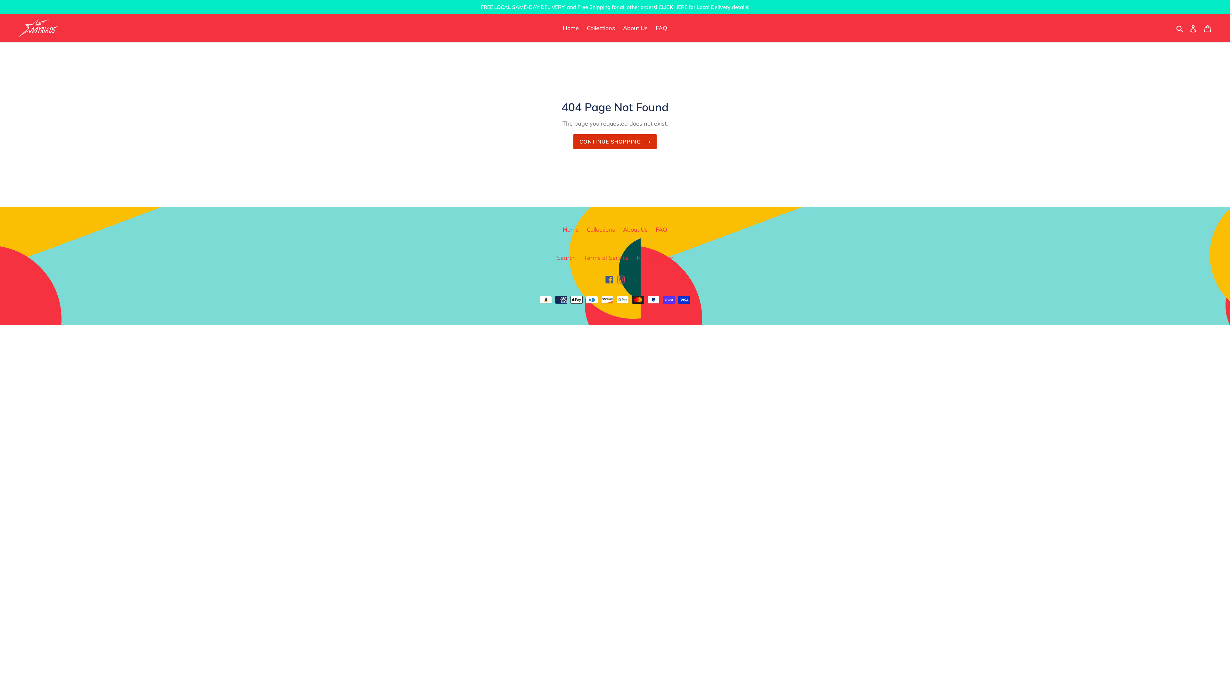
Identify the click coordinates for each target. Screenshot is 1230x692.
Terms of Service (606, 257)
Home (571, 229)
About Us (635, 229)
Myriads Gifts (621, 321)
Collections (601, 229)
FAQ (661, 229)
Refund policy (655, 257)
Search (566, 257)
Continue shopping (610, 141)
